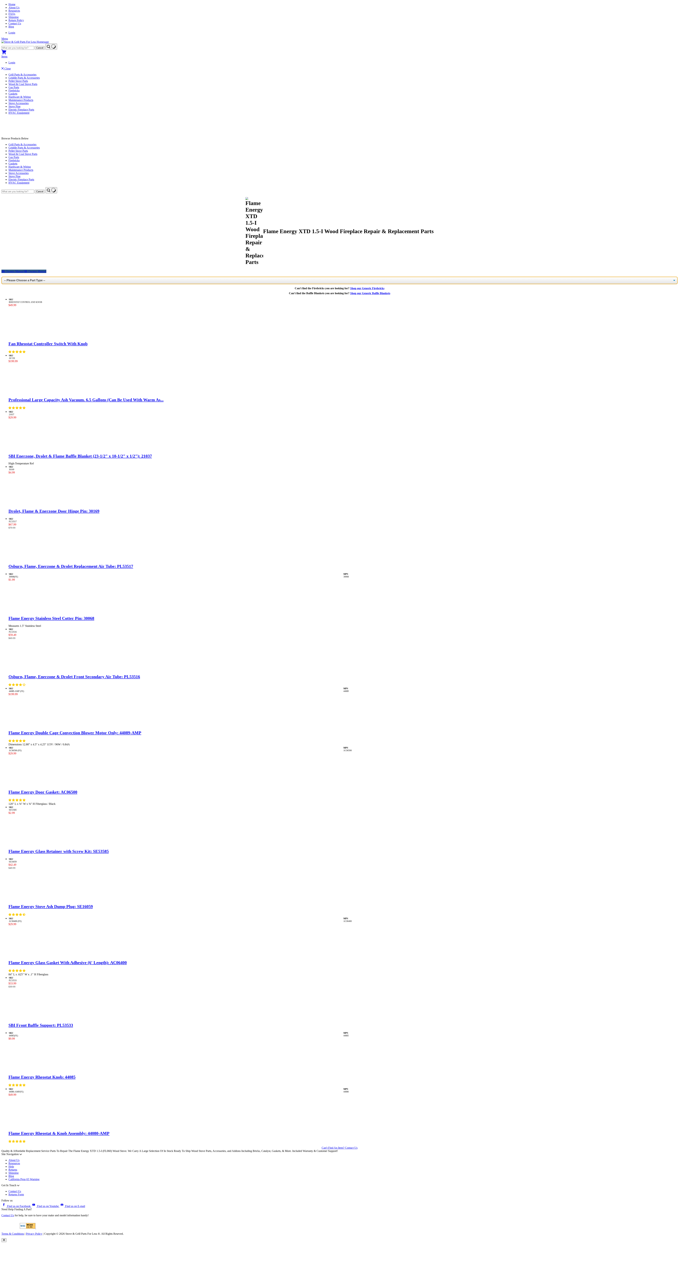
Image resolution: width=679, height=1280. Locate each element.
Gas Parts (13, 87)
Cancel (39, 48)
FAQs (11, 13)
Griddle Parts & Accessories (24, 77)
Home (11, 4)
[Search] (51, 47)
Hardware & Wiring (19, 96)
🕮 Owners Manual (35, 271)
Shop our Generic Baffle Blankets (370, 293)
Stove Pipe (14, 106)
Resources (14, 10)
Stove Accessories (18, 103)
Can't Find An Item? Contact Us (340, 1147)
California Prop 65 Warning (23, 1179)
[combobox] (17, 48)
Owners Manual (13, 271)
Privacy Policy (34, 1233)
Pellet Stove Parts (18, 80)
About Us (13, 7)
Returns (12, 1169)
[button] (17, 351)
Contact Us (14, 23)
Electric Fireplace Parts (21, 109)
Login (11, 32)
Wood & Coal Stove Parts (22, 84)
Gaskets (12, 93)
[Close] (4, 1240)
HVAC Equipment (18, 112)
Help (11, 1166)
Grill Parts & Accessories (22, 74)
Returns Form (16, 1194)
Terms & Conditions (12, 1233)
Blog (11, 26)
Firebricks (14, 90)
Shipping (13, 17)
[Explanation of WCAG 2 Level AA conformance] (28, 1227)
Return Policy (16, 20)
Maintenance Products (20, 100)
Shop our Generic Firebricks (367, 288)
